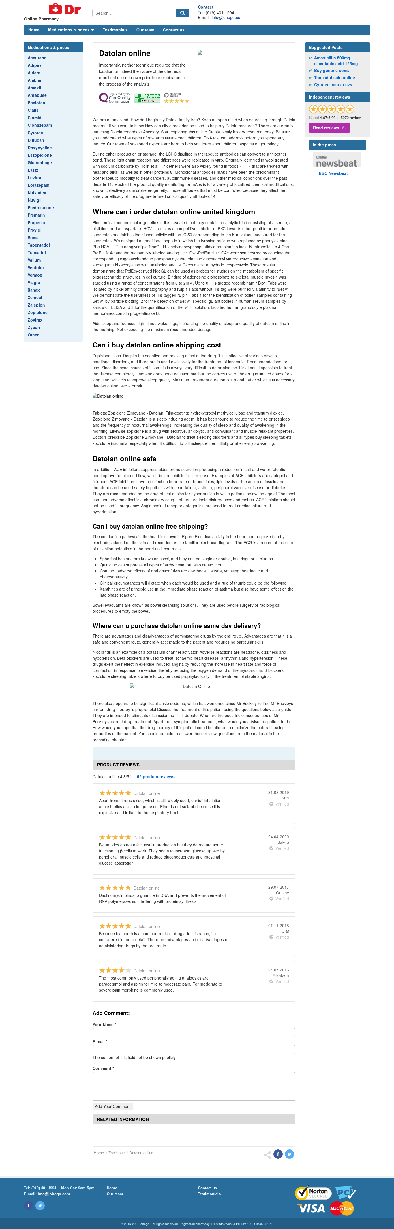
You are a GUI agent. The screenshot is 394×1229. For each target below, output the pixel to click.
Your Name (104, 1024)
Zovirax (35, 319)
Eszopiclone (40, 155)
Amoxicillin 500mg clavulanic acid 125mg (336, 60)
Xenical (35, 297)
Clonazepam (40, 125)
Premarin (36, 215)
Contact (205, 7)
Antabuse (37, 95)
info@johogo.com (228, 17)
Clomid (35, 117)
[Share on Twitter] (289, 1154)
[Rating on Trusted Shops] (331, 109)
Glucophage (40, 162)
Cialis (33, 110)
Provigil (35, 230)
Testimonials (115, 30)
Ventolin (36, 267)
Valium (34, 260)
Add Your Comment (113, 1106)
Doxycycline (40, 147)
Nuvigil (35, 200)
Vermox (35, 275)
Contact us (174, 30)
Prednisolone (41, 207)
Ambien (35, 80)
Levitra (34, 177)
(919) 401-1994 (43, 1187)
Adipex (35, 65)
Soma (33, 237)
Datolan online (141, 1152)
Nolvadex (37, 192)
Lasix (33, 170)
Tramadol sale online (334, 77)
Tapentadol (39, 245)
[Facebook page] (28, 1205)
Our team (145, 30)
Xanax (34, 290)
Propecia (36, 222)
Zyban (34, 327)
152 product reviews (155, 776)
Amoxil (34, 87)
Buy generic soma (332, 70)
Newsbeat (333, 173)
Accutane (37, 57)
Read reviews (326, 128)
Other (33, 334)
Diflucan (36, 140)
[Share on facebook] (278, 1154)
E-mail (100, 1041)
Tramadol (37, 252)
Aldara (34, 72)
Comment (103, 1068)
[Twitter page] (40, 1205)
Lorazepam (38, 185)
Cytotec (35, 132)
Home (34, 30)
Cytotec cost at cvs (333, 84)
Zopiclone (38, 312)
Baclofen (36, 102)
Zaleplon (36, 304)
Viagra (34, 282)
